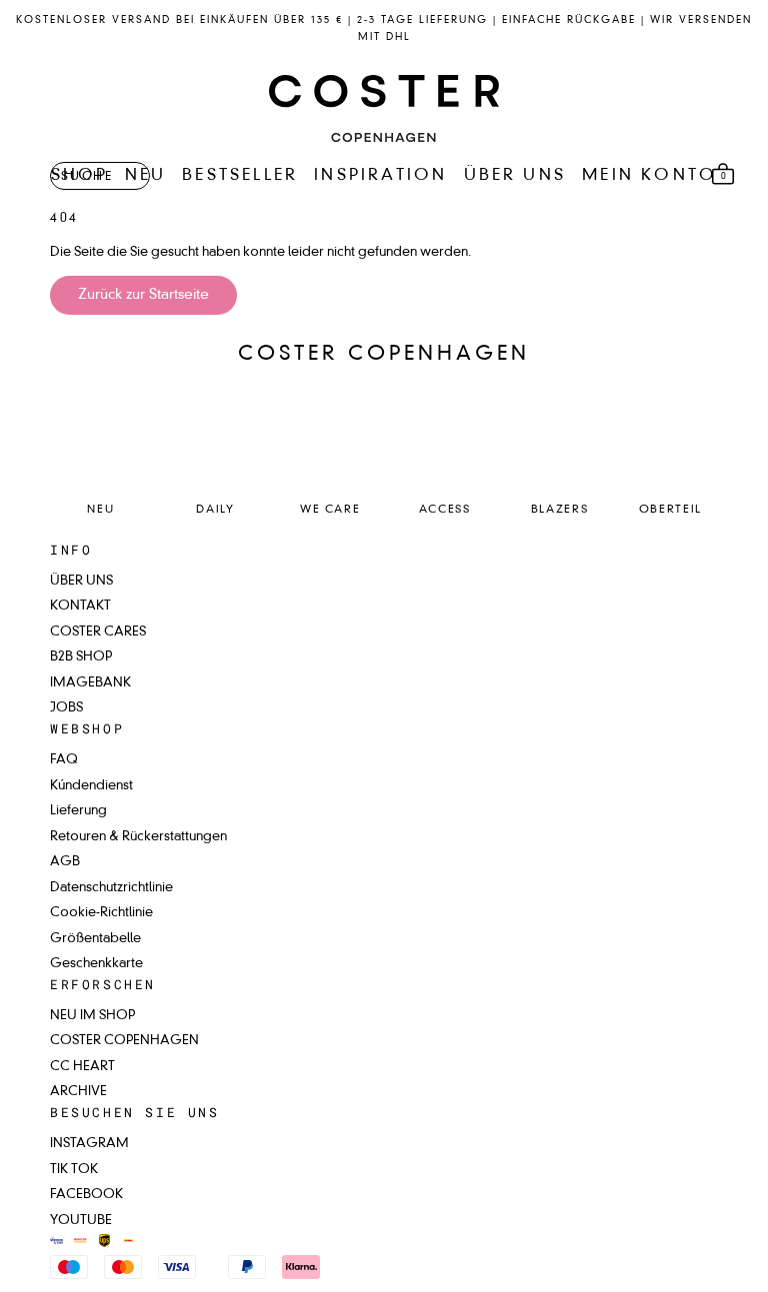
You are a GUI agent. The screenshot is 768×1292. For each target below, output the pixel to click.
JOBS (66, 707)
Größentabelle (95, 938)
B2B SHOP (81, 656)
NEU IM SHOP (92, 1015)
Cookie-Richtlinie (101, 912)
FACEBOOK (86, 1194)
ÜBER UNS (515, 176)
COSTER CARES (98, 632)
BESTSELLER (240, 176)
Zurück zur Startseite (143, 295)
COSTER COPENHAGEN (124, 1040)
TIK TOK (74, 1169)
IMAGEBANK (90, 682)
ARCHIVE (78, 1091)
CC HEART (82, 1066)
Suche (87, 177)
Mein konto (649, 176)
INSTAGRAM (89, 1143)
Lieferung (78, 810)
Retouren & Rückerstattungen (138, 836)
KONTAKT (80, 606)
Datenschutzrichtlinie (111, 887)
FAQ (64, 759)
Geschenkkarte (96, 963)
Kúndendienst (91, 785)
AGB (65, 861)
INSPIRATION (380, 176)
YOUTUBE (81, 1220)
